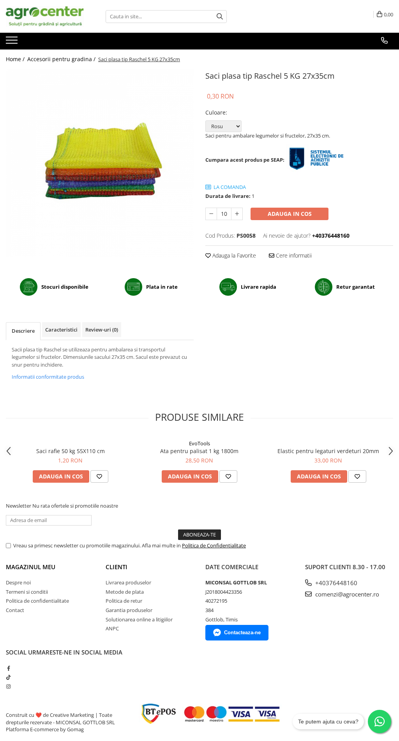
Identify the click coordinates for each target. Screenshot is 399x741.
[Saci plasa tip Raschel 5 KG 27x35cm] (100, 163)
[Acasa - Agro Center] (45, 16)
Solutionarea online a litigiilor (139, 619)
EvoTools (199, 443)
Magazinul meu (30, 567)
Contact (15, 610)
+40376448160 (335, 583)
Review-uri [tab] (101, 329)
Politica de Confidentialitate (214, 545)
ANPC (112, 628)
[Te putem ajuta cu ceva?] (379, 721)
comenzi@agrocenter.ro (346, 594)
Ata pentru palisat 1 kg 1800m (199, 451)
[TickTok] (8, 677)
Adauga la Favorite (233, 255)
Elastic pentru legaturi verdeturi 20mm (328, 451)
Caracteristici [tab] (61, 329)
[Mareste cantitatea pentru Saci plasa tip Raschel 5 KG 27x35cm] (237, 214)
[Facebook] (8, 668)
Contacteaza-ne (242, 632)
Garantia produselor (129, 610)
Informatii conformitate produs (48, 376)
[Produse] (12, 42)
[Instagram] (8, 686)
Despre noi (18, 582)
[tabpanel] (100, 163)
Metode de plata (125, 591)
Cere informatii (293, 255)
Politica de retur (124, 600)
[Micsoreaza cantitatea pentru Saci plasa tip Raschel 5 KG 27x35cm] (211, 214)
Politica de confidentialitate (37, 600)
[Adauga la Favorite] (99, 476)
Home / (16, 59)
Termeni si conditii (27, 591)
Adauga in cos (290, 213)
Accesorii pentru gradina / (62, 59)
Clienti (116, 567)
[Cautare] (220, 16)
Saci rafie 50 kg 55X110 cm (70, 451)
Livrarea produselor (128, 582)
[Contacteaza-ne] (384, 40)
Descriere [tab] (23, 330)
